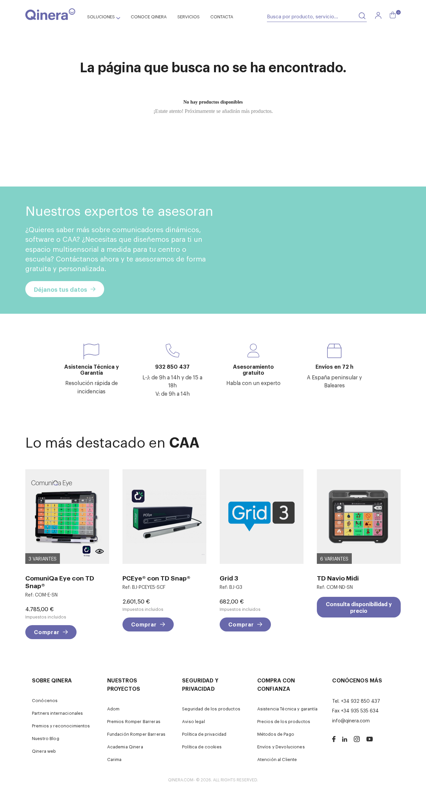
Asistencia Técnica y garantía (287, 708)
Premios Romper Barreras (133, 721)
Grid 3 (229, 578)
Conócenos (45, 700)
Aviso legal (193, 721)
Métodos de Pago (275, 734)
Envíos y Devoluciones (281, 746)
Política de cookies (202, 746)
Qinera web (44, 751)
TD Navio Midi (338, 578)
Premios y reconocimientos (61, 725)
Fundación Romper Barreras (136, 734)
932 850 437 (172, 366)
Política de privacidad (204, 734)
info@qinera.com (351, 720)
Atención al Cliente (277, 759)
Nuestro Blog (45, 738)
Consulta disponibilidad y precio (359, 607)
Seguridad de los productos (211, 708)
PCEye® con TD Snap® (156, 578)
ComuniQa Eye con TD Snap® (59, 581)
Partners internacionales (57, 713)
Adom (113, 708)
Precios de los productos (283, 721)
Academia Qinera (125, 746)
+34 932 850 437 (360, 700)
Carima (114, 759)
